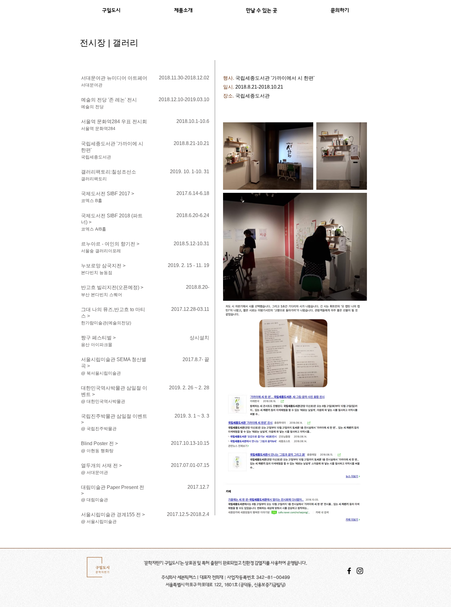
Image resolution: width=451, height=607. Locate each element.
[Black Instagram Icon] (360, 571)
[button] (183, 10)
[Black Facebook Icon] (349, 571)
